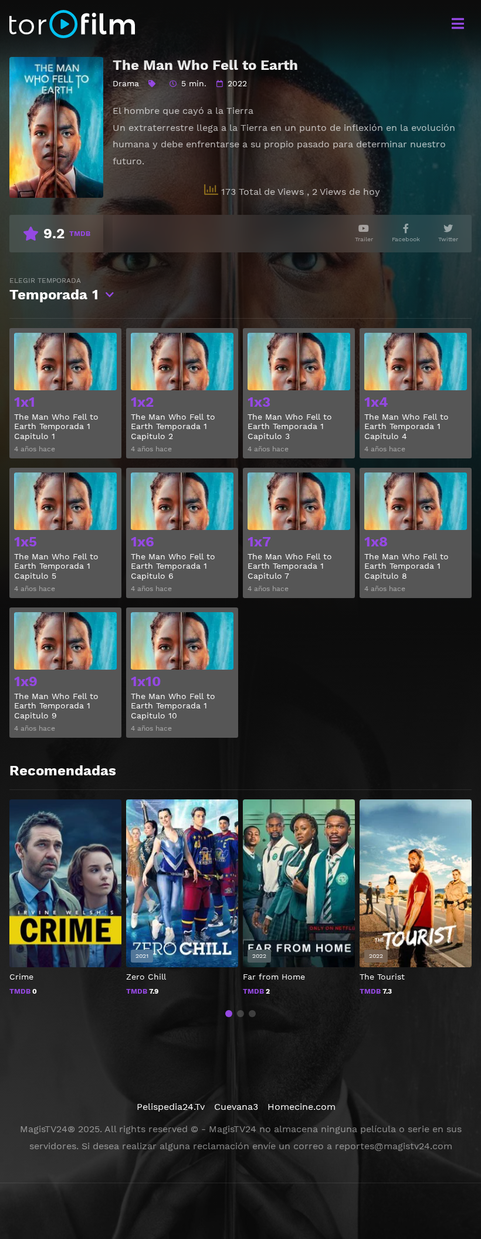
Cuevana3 (236, 1106)
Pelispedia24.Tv (171, 1106)
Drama (126, 83)
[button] (228, 1013)
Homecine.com (301, 1106)
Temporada (54, 289)
